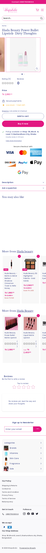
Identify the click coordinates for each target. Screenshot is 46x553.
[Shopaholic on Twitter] (37, 513)
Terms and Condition (10, 492)
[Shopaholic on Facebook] (28, 513)
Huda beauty (25, 251)
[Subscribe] (37, 429)
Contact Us (6, 489)
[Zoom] (37, 68)
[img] (7, 83)
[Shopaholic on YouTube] (32, 513)
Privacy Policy (7, 495)
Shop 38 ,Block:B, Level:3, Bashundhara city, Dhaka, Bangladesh (22, 536)
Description (7, 182)
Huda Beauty (25, 310)
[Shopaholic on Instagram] (24, 513)
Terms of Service (9, 498)
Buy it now (23, 123)
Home (4, 26)
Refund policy (7, 502)
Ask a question (9, 188)
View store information (14, 141)
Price (4, 90)
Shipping (5, 111)
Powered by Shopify (28, 548)
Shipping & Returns (9, 485)
